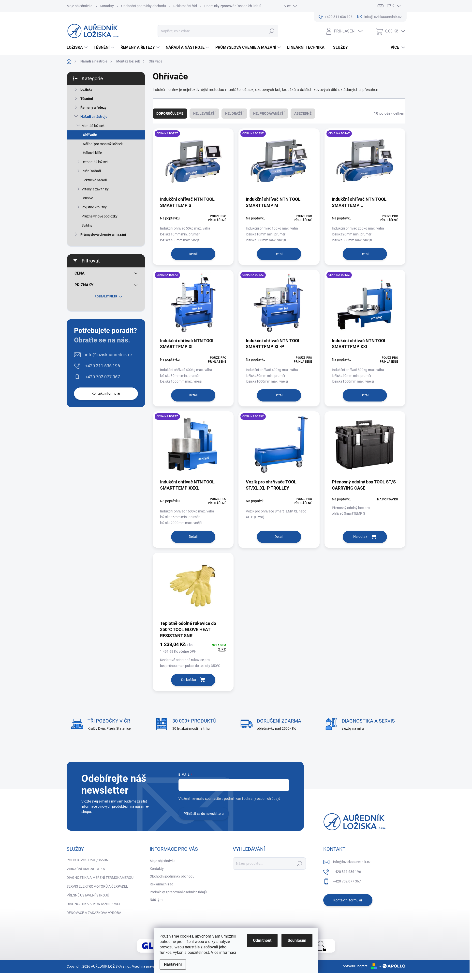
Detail (193, 254)
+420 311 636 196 (102, 365)
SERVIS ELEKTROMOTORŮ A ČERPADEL (97, 886)
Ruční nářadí (91, 171)
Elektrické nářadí (94, 180)
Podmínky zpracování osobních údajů (232, 6)
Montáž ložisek (93, 126)
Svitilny (87, 225)
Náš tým (156, 900)
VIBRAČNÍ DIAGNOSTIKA (86, 869)
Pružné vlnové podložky (100, 216)
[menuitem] (78, 47)
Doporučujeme (169, 113)
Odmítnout (262, 940)
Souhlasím (297, 940)
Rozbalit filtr (106, 296)
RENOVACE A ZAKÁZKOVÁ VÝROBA (94, 913)
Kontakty (107, 6)
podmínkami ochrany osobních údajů (252, 799)
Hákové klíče (92, 153)
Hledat (272, 31)
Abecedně (302, 113)
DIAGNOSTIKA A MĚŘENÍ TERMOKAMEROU (100, 878)
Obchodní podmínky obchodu (143, 6)
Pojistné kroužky (94, 207)
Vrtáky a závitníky (95, 189)
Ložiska (86, 90)
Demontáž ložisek (95, 162)
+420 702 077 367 (102, 376)
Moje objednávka (79, 6)
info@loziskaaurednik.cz (109, 354)
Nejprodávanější (268, 113)
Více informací (223, 952)
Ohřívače (90, 135)
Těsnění (86, 99)
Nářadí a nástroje (93, 117)
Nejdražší (234, 113)
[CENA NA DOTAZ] (193, 164)
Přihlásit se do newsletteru (204, 814)
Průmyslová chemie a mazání (103, 234)
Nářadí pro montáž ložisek (103, 144)
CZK (390, 6)
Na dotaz (360, 537)
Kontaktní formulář (105, 393)
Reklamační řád (185, 6)
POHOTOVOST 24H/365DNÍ (88, 860)
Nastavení (173, 964)
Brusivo (87, 198)
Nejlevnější (204, 113)
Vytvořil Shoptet (355, 966)
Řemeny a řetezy (93, 107)
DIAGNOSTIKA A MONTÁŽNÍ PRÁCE (94, 904)
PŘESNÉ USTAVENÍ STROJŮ (88, 895)
